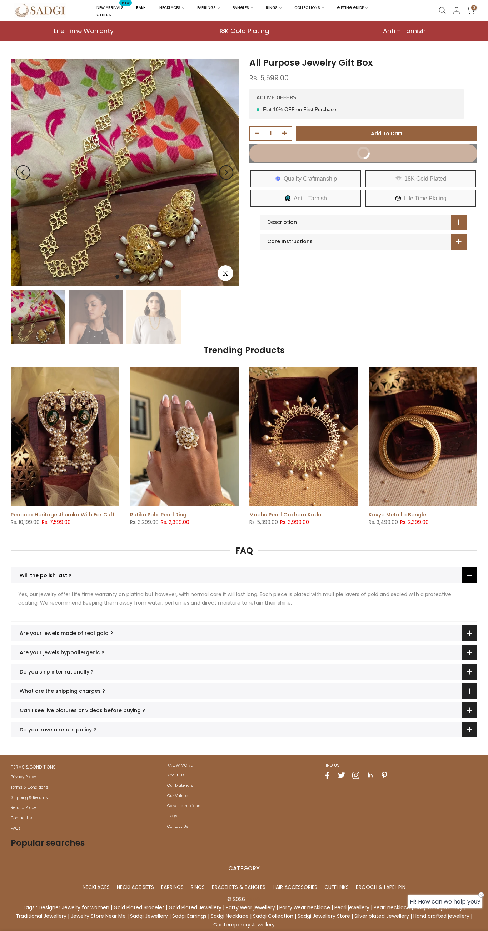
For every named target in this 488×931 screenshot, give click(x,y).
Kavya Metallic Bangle (397, 514)
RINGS (272, 7)
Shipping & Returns (29, 797)
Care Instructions (183, 806)
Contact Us (21, 818)
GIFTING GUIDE (350, 7)
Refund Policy (23, 807)
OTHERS (103, 14)
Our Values (177, 796)
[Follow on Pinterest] (384, 775)
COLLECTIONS (307, 7)
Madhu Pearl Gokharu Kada (285, 514)
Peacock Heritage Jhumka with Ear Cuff (63, 514)
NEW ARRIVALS (112, 7)
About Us (176, 775)
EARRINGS (206, 7)
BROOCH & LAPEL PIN (380, 887)
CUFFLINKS (336, 887)
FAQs (16, 828)
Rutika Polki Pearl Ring (158, 514)
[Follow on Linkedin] (370, 775)
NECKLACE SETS (135, 887)
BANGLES (241, 7)
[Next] (226, 172)
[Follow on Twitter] (341, 775)
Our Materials (180, 785)
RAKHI (141, 7)
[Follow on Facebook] (327, 775)
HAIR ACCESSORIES (295, 887)
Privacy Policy (23, 777)
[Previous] (23, 172)
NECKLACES (169, 7)
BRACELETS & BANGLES (238, 887)
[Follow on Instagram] (355, 775)
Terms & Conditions (29, 787)
